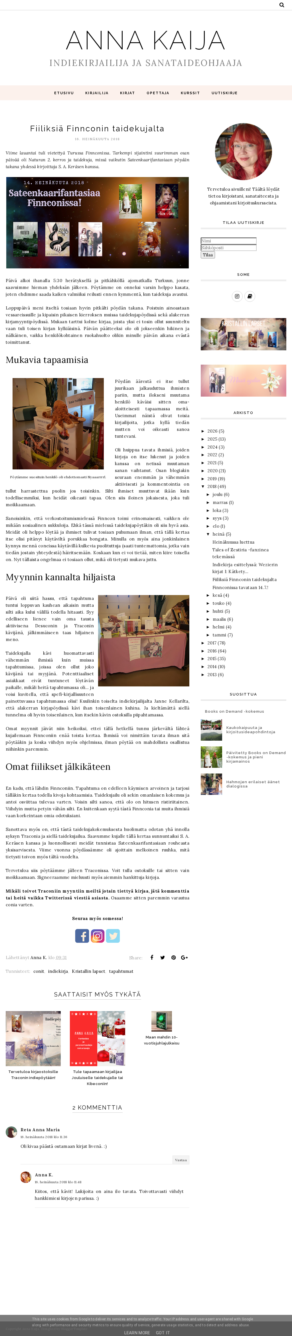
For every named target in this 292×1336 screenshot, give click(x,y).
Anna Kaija (146, 40)
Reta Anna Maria (40, 1129)
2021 (212, 462)
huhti (218, 611)
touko (219, 603)
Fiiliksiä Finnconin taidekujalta (244, 579)
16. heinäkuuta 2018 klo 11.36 (44, 1137)
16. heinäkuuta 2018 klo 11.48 (58, 1182)
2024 (213, 447)
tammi (219, 635)
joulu (218, 494)
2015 (212, 658)
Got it (163, 1332)
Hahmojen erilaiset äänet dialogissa (253, 784)
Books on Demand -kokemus (234, 711)
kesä (217, 595)
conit (38, 971)
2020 (213, 470)
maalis (219, 619)
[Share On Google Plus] (184, 957)
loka (217, 510)
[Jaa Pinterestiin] (173, 957)
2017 (212, 643)
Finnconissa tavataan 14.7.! (240, 587)
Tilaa (208, 255)
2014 (212, 666)
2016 (212, 651)
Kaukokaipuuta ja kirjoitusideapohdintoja (250, 730)
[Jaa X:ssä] (162, 957)
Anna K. (44, 1175)
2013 (212, 674)
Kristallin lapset (88, 971)
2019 (212, 478)
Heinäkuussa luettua (233, 542)
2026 (213, 431)
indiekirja (58, 971)
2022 (212, 454)
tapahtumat (121, 971)
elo (216, 526)
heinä (219, 534)
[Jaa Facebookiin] (151, 957)
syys (217, 518)
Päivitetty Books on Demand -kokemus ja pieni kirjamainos (256, 757)
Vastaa (181, 1160)
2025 (212, 439)
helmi (219, 627)
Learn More (137, 1332)
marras (220, 502)
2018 (212, 486)
